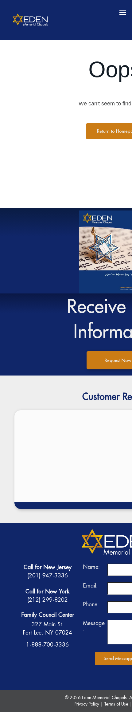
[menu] (123, 12)
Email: (90, 585)
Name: (91, 566)
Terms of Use (116, 704)
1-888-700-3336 (47, 644)
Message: (94, 627)
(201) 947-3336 (47, 575)
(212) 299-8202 (47, 599)
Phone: (91, 604)
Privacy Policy (87, 704)
